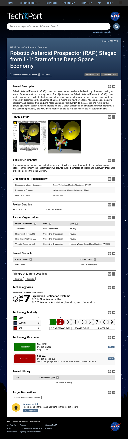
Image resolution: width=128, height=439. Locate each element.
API (99, 3)
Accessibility (12, 432)
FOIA (9, 428)
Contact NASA (51, 425)
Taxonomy (68, 3)
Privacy (23, 425)
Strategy (86, 3)
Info (109, 86)
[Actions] (35, 224)
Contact (48, 428)
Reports (51, 3)
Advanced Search (101, 32)
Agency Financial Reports (30, 432)
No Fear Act (11, 425)
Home (10, 3)
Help (110, 3)
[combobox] (58, 26)
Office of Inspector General (31, 428)
